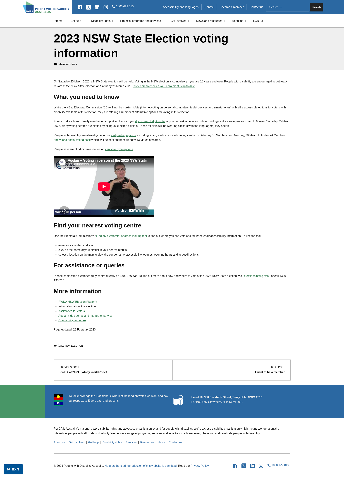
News (161, 442)
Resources (147, 442)
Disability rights (101, 20)
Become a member (232, 7)
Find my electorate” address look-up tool (121, 235)
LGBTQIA (259, 20)
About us (237, 20)
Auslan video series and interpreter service (85, 315)
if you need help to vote (150, 121)
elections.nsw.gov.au (257, 275)
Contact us (256, 7)
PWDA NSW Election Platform (77, 301)
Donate (209, 7)
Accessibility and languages (181, 7)
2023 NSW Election (71, 345)
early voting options (123, 135)
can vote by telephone (119, 149)
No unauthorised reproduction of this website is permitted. (141, 465)
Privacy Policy (200, 465)
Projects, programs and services (140, 20)
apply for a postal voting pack (72, 139)
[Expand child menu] (83, 21)
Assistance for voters (71, 311)
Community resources (72, 320)
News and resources (209, 20)
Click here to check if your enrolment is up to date (164, 86)
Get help (75, 20)
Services (131, 442)
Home (59, 20)
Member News (67, 64)
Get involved (179, 20)
